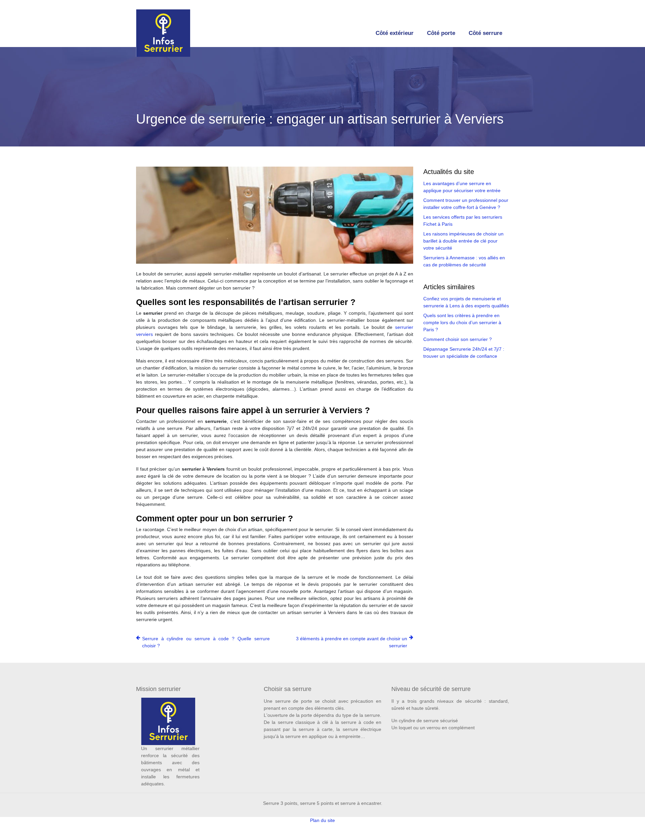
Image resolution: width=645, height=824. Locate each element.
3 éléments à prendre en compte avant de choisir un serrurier (351, 642)
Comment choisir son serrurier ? (457, 339)
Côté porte (441, 33)
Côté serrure (485, 33)
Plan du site (322, 820)
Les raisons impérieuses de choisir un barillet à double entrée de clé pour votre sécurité (463, 241)
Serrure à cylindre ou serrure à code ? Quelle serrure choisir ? (206, 642)
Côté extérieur (395, 33)
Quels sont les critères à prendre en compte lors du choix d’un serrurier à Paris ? (462, 322)
